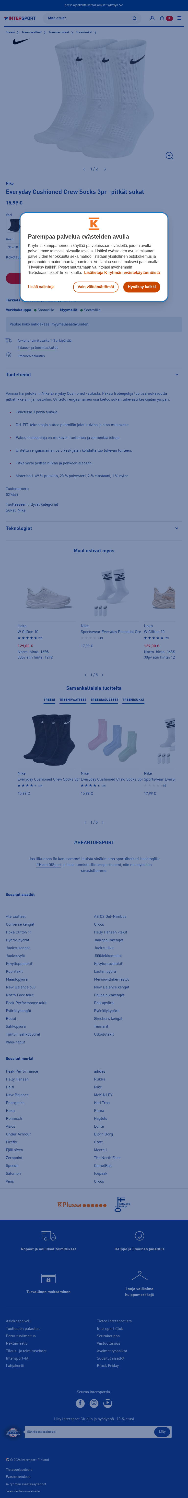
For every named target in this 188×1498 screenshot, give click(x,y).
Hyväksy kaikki (142, 287)
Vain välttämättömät (96, 287)
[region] (94, 257)
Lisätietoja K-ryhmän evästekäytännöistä (121, 273)
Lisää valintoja (41, 287)
